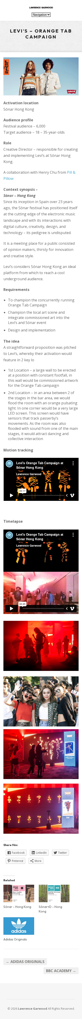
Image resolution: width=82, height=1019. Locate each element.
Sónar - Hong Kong (17, 907)
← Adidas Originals (25, 961)
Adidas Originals (15, 939)
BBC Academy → (61, 970)
